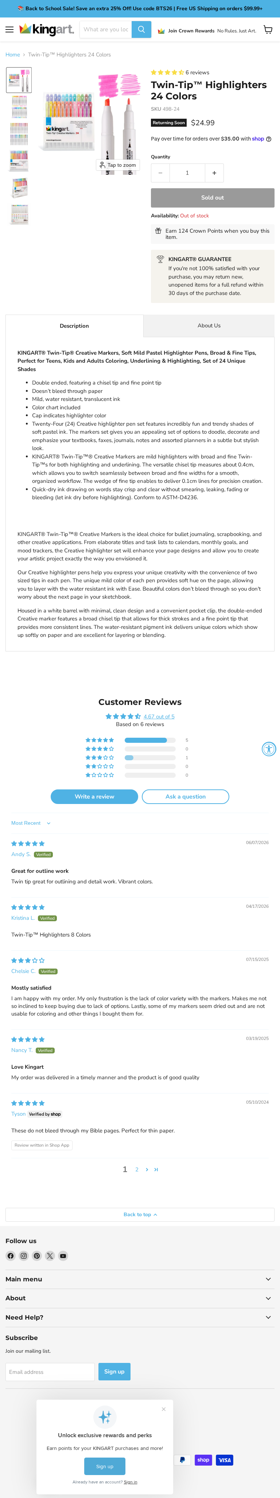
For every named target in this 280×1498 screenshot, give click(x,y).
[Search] (141, 29)
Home (12, 55)
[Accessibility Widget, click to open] (269, 749)
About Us (209, 325)
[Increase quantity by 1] (214, 172)
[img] (27, 843)
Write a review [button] (94, 797)
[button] (19, 80)
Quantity (160, 157)
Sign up (114, 1372)
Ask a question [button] (186, 797)
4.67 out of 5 (159, 716)
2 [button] (137, 1169)
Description (74, 326)
